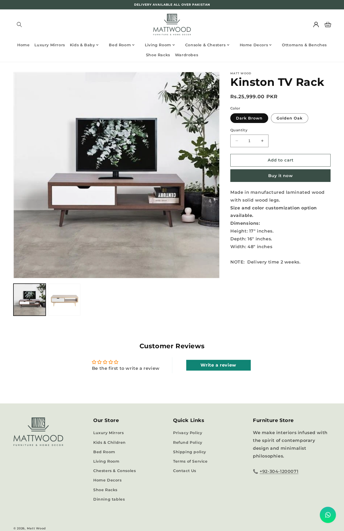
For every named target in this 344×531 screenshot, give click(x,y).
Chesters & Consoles (114, 470)
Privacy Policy (187, 432)
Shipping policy (189, 451)
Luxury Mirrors (108, 432)
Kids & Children (109, 442)
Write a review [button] (218, 365)
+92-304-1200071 (279, 471)
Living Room (106, 461)
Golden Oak (290, 118)
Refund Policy (187, 442)
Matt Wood (36, 528)
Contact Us (184, 470)
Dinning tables (109, 499)
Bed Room (104, 451)
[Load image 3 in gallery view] (64, 300)
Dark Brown (249, 118)
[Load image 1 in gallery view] (29, 300)
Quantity (239, 130)
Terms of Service (190, 461)
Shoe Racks (105, 489)
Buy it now (280, 175)
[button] (19, 24)
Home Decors (107, 480)
